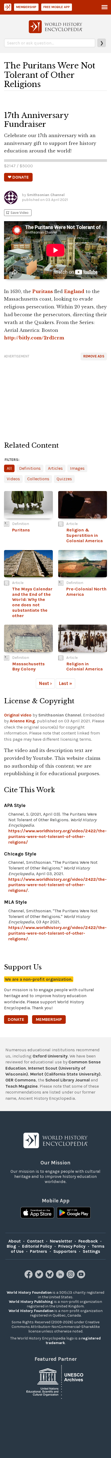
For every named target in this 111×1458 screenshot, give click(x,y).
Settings (91, 1251)
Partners (38, 1251)
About (14, 1241)
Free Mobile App (56, 7)
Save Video (17, 212)
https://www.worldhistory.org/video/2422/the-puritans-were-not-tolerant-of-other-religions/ (57, 836)
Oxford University (50, 1056)
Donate (16, 1019)
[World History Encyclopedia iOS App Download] (37, 1213)
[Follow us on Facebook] (29, 1276)
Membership (26, 7)
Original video (18, 715)
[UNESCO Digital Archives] (55, 1381)
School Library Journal (67, 1080)
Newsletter (61, 1241)
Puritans (42, 291)
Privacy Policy (71, 1246)
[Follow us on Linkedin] (60, 1276)
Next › (45, 683)
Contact (35, 1241)
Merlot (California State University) (65, 1074)
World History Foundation (29, 1292)
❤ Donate (18, 177)
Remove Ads (93, 356)
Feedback (88, 1241)
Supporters (65, 1251)
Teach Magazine (21, 1086)
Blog (11, 1246)
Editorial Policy (37, 1246)
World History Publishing (31, 1301)
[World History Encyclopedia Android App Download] (74, 1213)
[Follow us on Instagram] (71, 1276)
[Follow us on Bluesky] (50, 1276)
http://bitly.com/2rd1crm (34, 337)
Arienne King (22, 720)
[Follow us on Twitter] (39, 1276)
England (74, 291)
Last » (65, 683)
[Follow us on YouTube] (81, 1276)
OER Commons (20, 1080)
